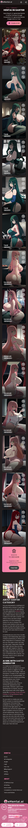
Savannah (7, 282)
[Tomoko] (14, 527)
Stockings (12, 692)
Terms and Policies (9, 792)
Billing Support (8, 769)
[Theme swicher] (21, 2)
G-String (10, 694)
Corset (17, 692)
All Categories (8, 759)
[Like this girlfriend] (23, 35)
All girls (6, 762)
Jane (6, 60)
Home (7, 7)
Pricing (6, 771)
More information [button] (13, 812)
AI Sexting (6, 785)
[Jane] (14, 47)
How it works (7, 787)
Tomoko (7, 541)
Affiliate (6, 774)
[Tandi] (14, 84)
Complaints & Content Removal (13, 790)
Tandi (6, 97)
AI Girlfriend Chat (8, 782)
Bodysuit (16, 694)
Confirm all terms (22, 824)
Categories (14, 7)
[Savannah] (14, 269)
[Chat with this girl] (23, 31)
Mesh (21, 694)
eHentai (18, 611)
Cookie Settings (8, 824)
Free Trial (14, 568)
